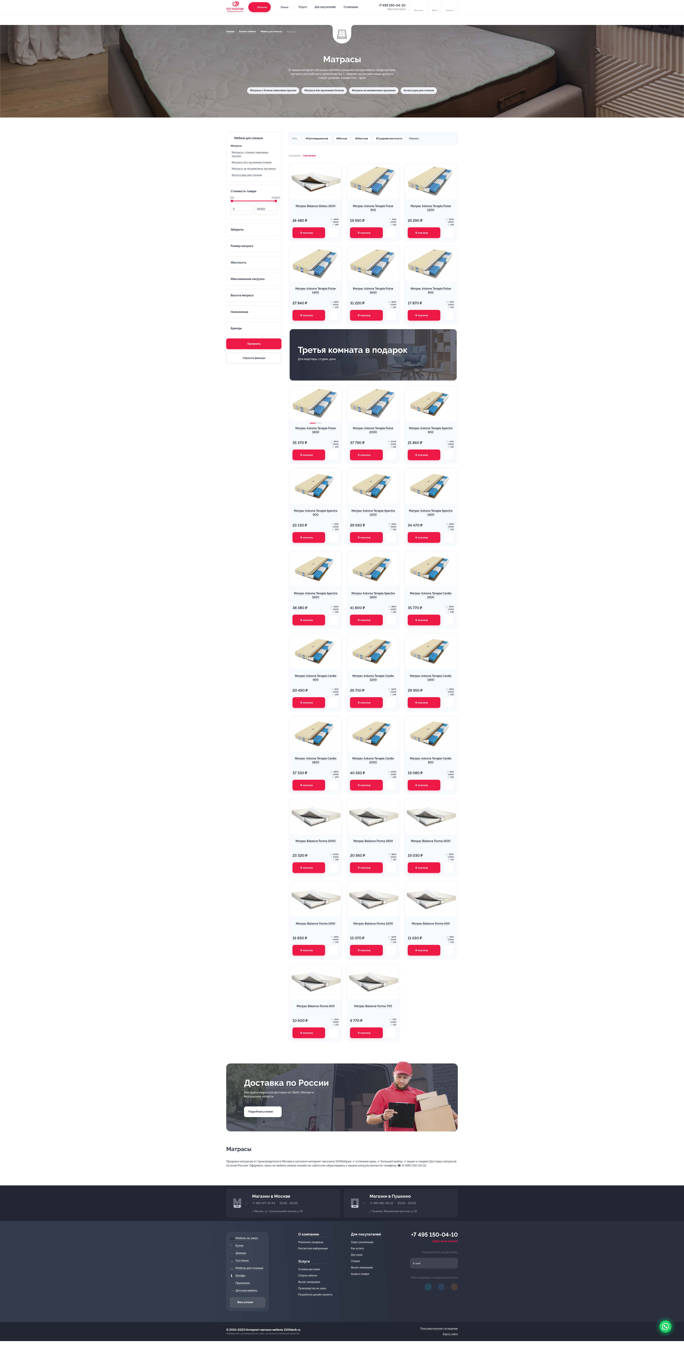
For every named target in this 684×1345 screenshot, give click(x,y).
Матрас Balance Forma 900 (431, 923)
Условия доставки (309, 1269)
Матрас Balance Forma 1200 (373, 923)
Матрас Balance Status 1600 (315, 206)
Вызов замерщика (309, 1281)
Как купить (357, 1248)
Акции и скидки (360, 1273)
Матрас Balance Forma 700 (373, 1006)
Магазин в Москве (271, 1196)
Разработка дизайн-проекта (315, 1294)
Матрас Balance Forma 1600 (430, 841)
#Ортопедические (317, 138)
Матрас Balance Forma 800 (316, 1006)
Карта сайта (450, 1334)
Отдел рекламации (362, 1242)
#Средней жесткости (389, 138)
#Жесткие (361, 138)
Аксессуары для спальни (419, 90)
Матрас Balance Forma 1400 (315, 923)
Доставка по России (286, 1083)
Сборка (355, 1261)
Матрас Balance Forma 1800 (373, 841)
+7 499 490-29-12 (381, 1203)
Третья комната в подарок (353, 350)
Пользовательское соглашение (439, 1328)
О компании (351, 7)
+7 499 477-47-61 (263, 1203)
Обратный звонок (445, 1241)
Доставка (356, 1254)
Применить (254, 343)
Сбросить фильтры (254, 358)
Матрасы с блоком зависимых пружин (273, 90)
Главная (230, 31)
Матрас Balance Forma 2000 (316, 841)
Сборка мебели (307, 1275)
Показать (414, 138)
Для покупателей (325, 7)
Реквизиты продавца (310, 1242)
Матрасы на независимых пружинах (373, 90)
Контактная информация (313, 1248)
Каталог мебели (247, 31)
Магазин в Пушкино (390, 1196)
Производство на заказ (312, 1288)
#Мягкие (341, 138)
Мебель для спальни (271, 31)
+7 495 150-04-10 (392, 5)
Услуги (303, 7)
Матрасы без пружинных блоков (324, 90)
